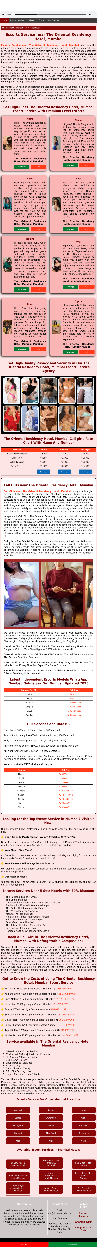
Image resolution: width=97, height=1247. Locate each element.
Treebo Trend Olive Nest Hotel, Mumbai (84, 1175)
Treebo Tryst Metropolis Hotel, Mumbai (18, 1188)
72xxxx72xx (75, 702)
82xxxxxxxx (75, 698)
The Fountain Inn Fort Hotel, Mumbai (51, 1163)
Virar (50, 1141)
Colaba (18, 1118)
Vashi (83, 1141)
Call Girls (31, 20)
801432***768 (66, 1019)
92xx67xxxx (75, 707)
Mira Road (51, 1133)
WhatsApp (22, 167)
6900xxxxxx (75, 694)
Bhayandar (84, 1133)
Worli (83, 1118)
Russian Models (17, 20)
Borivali (18, 1133)
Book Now (43, 472)
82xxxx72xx (75, 715)
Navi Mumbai (53, 20)
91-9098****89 (58, 1009)
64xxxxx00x (67, 795)
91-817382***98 (67, 993)
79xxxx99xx (67, 803)
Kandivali (83, 1125)
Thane (41, 20)
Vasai (18, 1141)
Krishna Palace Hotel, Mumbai (51, 1189)
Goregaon (18, 1125)
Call (38, 167)
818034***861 (70, 1035)
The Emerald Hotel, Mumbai (84, 1189)
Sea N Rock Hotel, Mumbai (83, 1164)
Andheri (18, 1110)
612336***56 (67, 1030)
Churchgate (50, 1118)
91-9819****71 (62, 1004)
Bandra (50, 1110)
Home (4, 20)
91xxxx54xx (67, 791)
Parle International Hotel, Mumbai (18, 1176)
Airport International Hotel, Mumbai (51, 1175)
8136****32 (69, 1025)
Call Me (24, 1245)
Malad (51, 1125)
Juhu (84, 1110)
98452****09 (64, 988)
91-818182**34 (67, 1014)
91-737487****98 (66, 999)
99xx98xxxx (75, 711)
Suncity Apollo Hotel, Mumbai (18, 1164)
